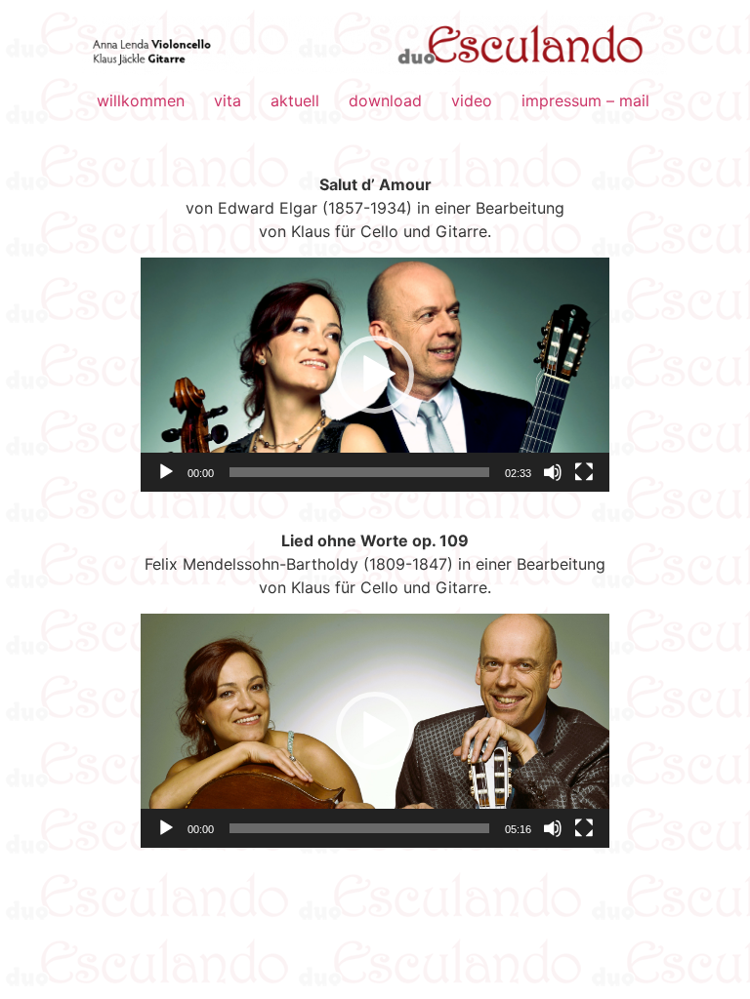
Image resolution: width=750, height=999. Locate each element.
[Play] (166, 472)
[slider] (359, 472)
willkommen (141, 100)
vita (227, 100)
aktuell (295, 100)
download (385, 100)
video (471, 100)
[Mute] (552, 472)
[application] (375, 375)
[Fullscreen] (584, 472)
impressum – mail (585, 100)
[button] (375, 375)
